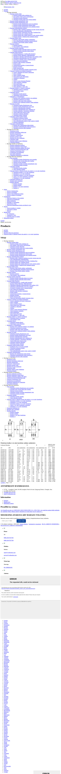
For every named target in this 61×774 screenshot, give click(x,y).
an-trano (6, 9)
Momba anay (7, 212)
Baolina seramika (17, 183)
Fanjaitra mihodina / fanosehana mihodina (23, 111)
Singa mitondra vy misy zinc (20, 86)
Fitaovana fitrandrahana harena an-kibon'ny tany (19, 205)
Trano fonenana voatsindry (20, 82)
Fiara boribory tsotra (18, 91)
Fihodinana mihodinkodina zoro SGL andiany (24, 58)
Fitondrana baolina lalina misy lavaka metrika (24, 19)
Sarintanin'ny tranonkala (35, 524)
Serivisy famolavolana (12, 191)
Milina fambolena (11, 201)
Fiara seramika (13, 158)
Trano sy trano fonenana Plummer (21, 81)
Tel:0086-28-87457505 (9, 492)
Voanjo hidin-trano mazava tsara (21, 112)
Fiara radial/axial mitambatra (20, 61)
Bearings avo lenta (14, 103)
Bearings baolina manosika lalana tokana (23, 51)
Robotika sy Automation (13, 202)
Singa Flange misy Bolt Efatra (20, 76)
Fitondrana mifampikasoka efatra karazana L (24, 126)
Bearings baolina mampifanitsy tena (19, 21)
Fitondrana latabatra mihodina (20, 113)
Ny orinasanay (10, 213)
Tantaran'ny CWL (11, 215)
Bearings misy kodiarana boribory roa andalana (25, 98)
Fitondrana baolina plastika (20, 168)
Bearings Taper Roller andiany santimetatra (24, 39)
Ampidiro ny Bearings (19, 78)
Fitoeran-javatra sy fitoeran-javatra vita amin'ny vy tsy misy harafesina (27, 171)
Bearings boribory (14, 44)
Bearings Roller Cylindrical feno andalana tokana (25, 36)
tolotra (5, 189)
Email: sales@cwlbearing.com (13, 2)
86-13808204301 (8, 567)
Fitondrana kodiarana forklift (20, 118)
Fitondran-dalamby (15, 142)
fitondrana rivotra (14, 131)
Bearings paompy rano (16, 136)
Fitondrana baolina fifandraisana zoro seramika (25, 159)
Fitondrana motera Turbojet (20, 115)
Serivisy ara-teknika (12, 192)
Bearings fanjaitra (17, 66)
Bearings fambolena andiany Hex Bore (20, 148)
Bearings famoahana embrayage (18, 132)
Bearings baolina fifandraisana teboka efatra (24, 25)
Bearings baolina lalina (16, 14)
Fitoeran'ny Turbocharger (16, 135)
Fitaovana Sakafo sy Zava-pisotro (15, 198)
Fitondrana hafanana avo (16, 179)
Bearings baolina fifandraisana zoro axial (23, 106)
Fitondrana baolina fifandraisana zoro (22, 105)
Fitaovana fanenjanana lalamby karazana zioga (25, 69)
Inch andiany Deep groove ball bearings (23, 16)
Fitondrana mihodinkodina (16, 123)
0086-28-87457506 (9, 540)
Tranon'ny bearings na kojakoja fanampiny (21, 71)
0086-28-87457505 (9, 537)
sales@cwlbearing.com (9, 494)
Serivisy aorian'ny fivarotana (14, 195)
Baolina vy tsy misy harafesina (21, 186)
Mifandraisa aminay (9, 218)
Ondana (15, 79)
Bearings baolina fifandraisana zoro (19, 22)
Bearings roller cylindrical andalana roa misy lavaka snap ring (28, 29)
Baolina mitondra (14, 182)
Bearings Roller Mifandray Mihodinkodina (24, 55)
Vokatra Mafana (24, 524)
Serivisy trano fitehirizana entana (15, 193)
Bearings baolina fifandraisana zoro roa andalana (25, 24)
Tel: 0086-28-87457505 (11, 1)
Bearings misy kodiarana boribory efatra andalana (25, 102)
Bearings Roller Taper (15, 38)
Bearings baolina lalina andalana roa (22, 15)
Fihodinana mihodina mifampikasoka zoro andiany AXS (27, 56)
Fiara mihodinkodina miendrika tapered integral (25, 41)
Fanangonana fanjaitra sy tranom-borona (23, 65)
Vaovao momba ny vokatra (13, 208)
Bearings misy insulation (16, 181)
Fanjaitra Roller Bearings (16, 52)
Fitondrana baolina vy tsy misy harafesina (23, 172)
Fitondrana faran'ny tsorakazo (20, 89)
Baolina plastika (17, 185)
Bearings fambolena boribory (17, 145)
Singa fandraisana (17, 83)
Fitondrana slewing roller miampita (22, 128)
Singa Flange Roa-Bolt (19, 85)
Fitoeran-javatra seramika (19, 162)
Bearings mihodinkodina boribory (18, 28)
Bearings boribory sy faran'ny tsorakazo (20, 88)
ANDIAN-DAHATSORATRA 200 (19, 149)
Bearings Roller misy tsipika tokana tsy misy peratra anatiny (28, 35)
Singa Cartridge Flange (19, 75)
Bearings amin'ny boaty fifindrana (18, 141)
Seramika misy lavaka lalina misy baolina (23, 161)
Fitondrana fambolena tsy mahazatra (19, 155)
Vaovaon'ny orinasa (12, 209)
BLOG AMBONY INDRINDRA (50, 524)
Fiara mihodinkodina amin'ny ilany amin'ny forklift (26, 121)
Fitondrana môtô (14, 139)
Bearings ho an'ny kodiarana (17, 138)
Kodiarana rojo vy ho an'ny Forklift (22, 119)
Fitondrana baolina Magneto (20, 18)
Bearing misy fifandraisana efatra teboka (23, 125)
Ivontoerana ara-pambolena (17, 152)
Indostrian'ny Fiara (11, 203)
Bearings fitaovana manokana (11, 232)
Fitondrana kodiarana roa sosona (21, 99)
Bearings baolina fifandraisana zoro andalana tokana (26, 26)
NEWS (5, 206)
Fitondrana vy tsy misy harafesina (21, 173)
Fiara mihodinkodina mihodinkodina (22, 31)
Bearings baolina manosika (17, 48)
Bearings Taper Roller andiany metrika (23, 42)
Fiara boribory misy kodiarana (20, 46)
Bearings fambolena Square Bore (18, 146)
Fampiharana (7, 196)
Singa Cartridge (17, 73)
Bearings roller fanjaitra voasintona (22, 62)
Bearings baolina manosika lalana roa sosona (24, 49)
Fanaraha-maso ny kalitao (13, 216)
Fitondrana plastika (15, 166)
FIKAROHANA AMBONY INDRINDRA (12, 525)
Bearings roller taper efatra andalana (22, 101)
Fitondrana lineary (14, 92)
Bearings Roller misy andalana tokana (22, 34)
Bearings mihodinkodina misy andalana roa (24, 109)
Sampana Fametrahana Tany (17, 151)
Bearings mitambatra (18, 122)
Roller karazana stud (18, 68)
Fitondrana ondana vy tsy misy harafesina (23, 175)
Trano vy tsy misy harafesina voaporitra (23, 176)
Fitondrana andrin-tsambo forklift (18, 116)
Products (6, 11)
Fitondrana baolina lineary (19, 93)
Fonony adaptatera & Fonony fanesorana (23, 72)
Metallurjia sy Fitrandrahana (17, 96)
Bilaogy (9, 211)
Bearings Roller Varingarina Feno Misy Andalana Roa (27, 32)
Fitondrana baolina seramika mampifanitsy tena (25, 163)
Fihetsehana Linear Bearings (20, 95)
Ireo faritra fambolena (15, 153)
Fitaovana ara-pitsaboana (13, 199)
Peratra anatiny (17, 63)
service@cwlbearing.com (10, 555)
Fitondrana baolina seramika (20, 165)
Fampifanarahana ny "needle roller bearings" (24, 53)
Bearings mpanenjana (15, 133)
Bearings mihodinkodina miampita (22, 108)
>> (5, 482)
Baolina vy (16, 188)
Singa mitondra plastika (19, 169)
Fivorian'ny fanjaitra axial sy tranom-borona (24, 59)
